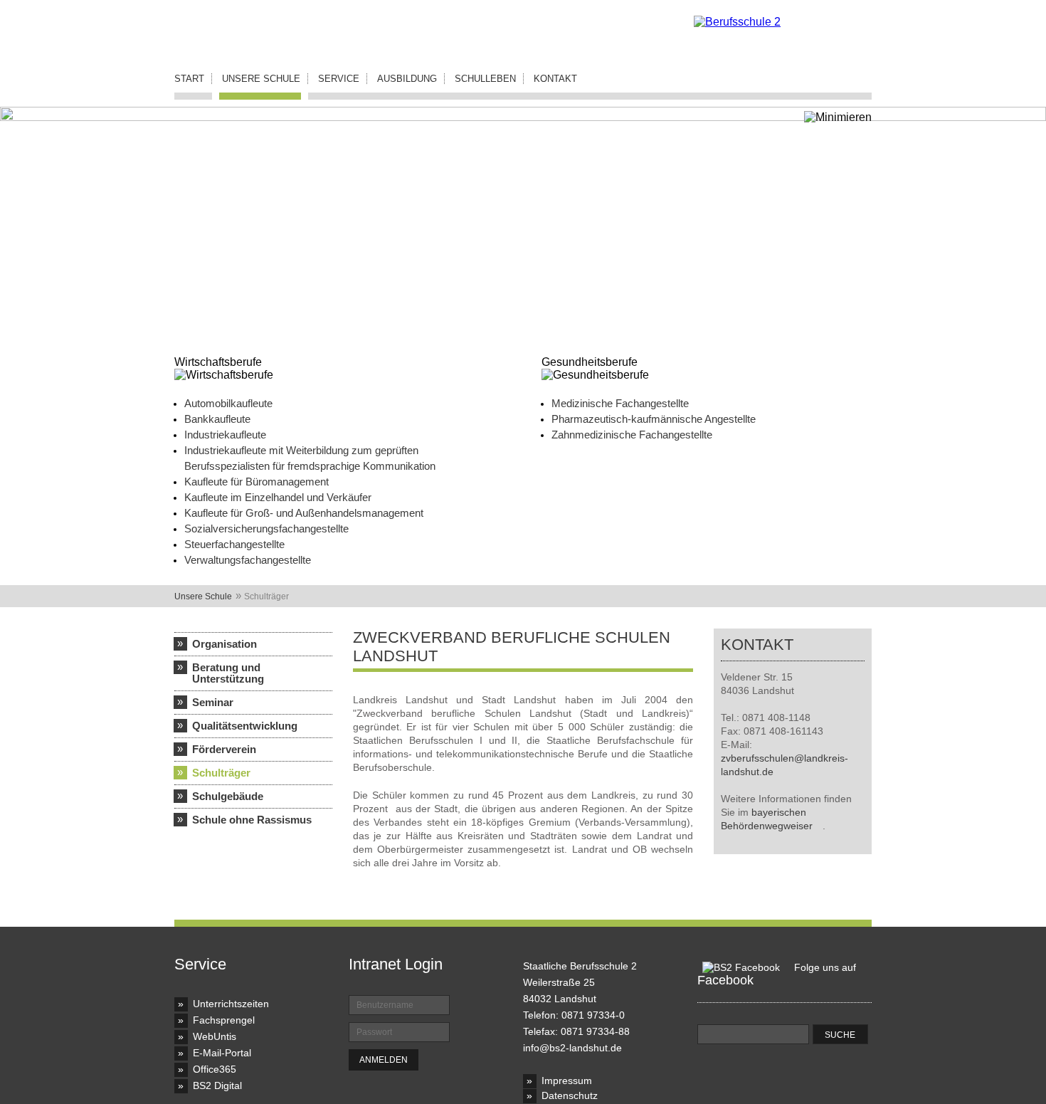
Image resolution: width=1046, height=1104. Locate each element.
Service (338, 78)
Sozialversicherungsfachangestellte (266, 528)
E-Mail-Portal (222, 1052)
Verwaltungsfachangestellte (247, 560)
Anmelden (383, 1060)
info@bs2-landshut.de (572, 1047)
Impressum (567, 1080)
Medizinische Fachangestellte (620, 403)
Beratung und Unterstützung (228, 673)
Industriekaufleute (225, 435)
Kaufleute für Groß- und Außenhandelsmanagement (303, 513)
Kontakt (555, 78)
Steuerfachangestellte (234, 544)
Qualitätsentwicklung (244, 726)
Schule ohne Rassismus (252, 820)
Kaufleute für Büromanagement (256, 481)
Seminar (212, 702)
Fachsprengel (224, 1020)
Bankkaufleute (217, 419)
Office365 (214, 1069)
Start (189, 78)
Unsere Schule (261, 78)
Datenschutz (570, 1095)
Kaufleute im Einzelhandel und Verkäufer (277, 497)
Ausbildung (407, 78)
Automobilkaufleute (228, 403)
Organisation (224, 644)
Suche (840, 1035)
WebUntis (214, 1036)
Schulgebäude (227, 796)
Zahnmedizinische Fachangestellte (631, 435)
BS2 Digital (217, 1085)
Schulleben (485, 78)
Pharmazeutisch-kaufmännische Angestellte (653, 419)
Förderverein (224, 749)
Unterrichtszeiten (231, 1003)
